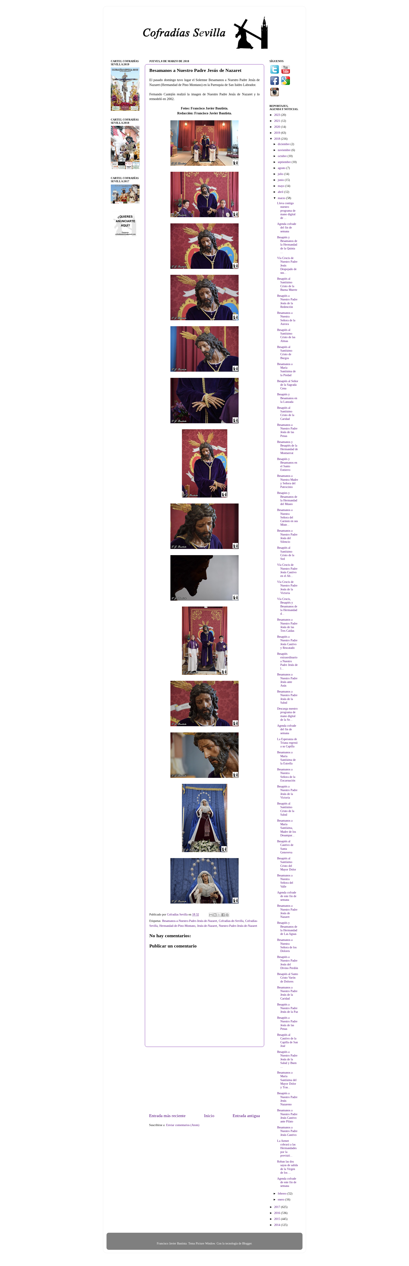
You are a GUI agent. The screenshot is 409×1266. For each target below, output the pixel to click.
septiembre (285, 162)
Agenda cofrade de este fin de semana (286, 896)
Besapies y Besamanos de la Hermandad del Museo (287, 498)
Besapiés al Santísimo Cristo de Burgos (284, 352)
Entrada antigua (246, 1115)
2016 (277, 1213)
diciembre (284, 144)
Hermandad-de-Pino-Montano (177, 925)
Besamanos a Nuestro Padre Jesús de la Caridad (287, 993)
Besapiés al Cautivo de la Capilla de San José (287, 1040)
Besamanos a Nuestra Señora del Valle (285, 881)
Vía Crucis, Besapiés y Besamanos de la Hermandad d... (287, 606)
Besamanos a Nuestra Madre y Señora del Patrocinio (287, 481)
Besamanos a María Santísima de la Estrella (286, 758)
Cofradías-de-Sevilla (231, 921)
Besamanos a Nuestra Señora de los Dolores (287, 945)
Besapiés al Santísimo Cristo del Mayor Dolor (286, 864)
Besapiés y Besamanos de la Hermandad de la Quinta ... (287, 245)
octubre (283, 156)
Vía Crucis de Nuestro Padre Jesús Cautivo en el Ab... (287, 570)
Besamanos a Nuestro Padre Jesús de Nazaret (287, 911)
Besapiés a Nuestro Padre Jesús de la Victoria (287, 792)
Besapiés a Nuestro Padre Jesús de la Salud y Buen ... (287, 1059)
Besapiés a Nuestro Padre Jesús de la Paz (287, 1008)
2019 (277, 132)
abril (281, 192)
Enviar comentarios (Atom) (182, 1125)
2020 (277, 126)
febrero (282, 1193)
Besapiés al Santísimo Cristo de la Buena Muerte (287, 284)
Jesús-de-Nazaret (207, 925)
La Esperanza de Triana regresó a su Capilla (287, 742)
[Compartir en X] (219, 915)
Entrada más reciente (167, 1115)
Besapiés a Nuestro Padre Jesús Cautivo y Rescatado (287, 642)
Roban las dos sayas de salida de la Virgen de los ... (287, 1167)
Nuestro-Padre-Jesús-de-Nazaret (238, 925)
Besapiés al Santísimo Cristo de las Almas (286, 335)
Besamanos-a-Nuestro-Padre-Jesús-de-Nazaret (189, 921)
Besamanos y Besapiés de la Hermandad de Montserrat (287, 447)
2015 (277, 1219)
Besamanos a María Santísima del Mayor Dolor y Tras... (287, 1080)
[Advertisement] (204, 1079)
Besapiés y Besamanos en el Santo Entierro (287, 464)
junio (281, 180)
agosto (282, 168)
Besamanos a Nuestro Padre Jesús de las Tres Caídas (287, 625)
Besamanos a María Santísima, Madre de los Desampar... (286, 828)
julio (281, 174)
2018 (277, 138)
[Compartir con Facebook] (223, 915)
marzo (282, 198)
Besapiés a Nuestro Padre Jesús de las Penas (287, 1023)
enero (281, 1199)
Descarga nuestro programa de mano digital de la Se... (287, 714)
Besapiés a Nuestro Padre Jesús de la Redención (287, 301)
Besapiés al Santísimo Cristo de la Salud (285, 809)
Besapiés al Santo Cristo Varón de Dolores (287, 977)
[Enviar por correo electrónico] (211, 915)
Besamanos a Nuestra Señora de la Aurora (286, 318)
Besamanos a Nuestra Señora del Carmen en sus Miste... (287, 517)
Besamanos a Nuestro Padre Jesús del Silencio (287, 536)
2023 (277, 114)
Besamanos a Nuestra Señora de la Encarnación (286, 775)
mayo (281, 186)
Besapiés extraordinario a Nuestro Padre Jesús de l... (287, 661)
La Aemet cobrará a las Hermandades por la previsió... (287, 1148)
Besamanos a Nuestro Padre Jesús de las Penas (287, 430)
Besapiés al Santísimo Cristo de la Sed (285, 553)
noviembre (284, 150)
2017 (277, 1207)
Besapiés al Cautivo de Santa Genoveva (285, 847)
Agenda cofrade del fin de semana (286, 227)
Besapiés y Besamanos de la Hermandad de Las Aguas (287, 928)
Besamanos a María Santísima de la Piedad (286, 369)
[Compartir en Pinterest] (227, 915)
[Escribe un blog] (215, 915)
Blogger (247, 1243)
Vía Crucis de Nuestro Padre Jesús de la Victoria (287, 587)
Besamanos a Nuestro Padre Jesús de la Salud (287, 697)
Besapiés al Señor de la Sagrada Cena (287, 384)
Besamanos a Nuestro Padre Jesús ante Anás (287, 680)
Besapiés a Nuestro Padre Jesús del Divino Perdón (287, 962)
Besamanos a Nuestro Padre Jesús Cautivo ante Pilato (287, 1116)
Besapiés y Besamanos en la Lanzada (287, 398)
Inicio (209, 1115)
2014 (277, 1225)
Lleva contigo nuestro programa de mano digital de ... (286, 210)
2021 (277, 120)
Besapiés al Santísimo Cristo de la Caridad (285, 413)
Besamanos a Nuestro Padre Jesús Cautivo (287, 1131)
